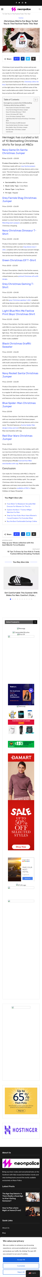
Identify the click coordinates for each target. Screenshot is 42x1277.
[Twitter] (19, 3)
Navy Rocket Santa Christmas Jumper (17, 125)
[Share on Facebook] (23, 59)
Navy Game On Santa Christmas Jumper (18, 107)
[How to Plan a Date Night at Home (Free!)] (33, 1211)
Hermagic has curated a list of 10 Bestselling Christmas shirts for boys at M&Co (18, 104)
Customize (21, 1266)
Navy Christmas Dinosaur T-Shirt (16, 112)
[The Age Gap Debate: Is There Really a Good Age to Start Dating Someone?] (33, 1197)
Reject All (21, 1272)
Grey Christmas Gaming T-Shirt (15, 116)
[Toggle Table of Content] (34, 100)
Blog (4, 1233)
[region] (21, 1257)
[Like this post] (17, 59)
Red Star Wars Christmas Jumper (16, 129)
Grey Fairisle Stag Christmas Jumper (17, 109)
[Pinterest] (25, 3)
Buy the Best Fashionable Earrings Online (22, 521)
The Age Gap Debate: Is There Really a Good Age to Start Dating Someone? (12, 1197)
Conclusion (9, 131)
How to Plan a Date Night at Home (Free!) (11, 1209)
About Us (5, 1228)
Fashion (21, 18)
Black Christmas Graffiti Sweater (16, 123)
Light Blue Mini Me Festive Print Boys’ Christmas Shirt (20, 119)
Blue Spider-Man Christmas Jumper (17, 127)
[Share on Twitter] (28, 59)
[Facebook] (16, 3)
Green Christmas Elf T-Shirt (14, 114)
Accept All (21, 1260)
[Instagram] (22, 3)
